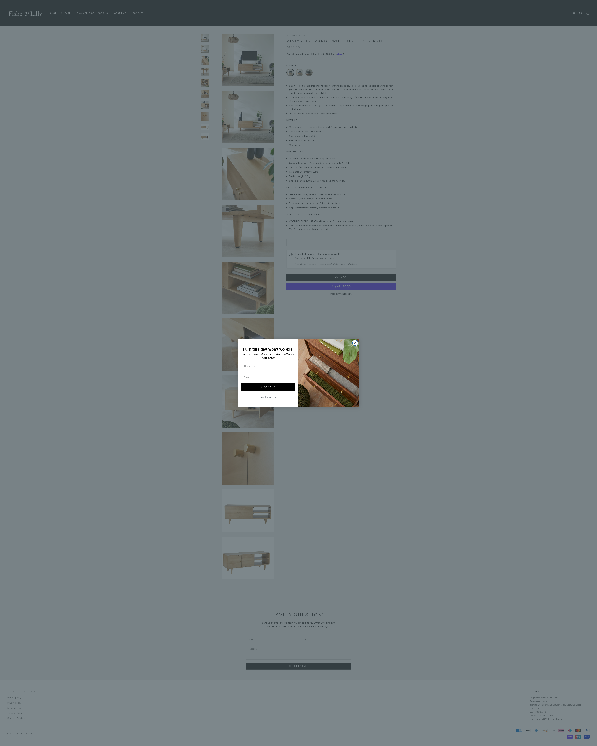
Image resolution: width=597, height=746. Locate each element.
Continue (268, 387)
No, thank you (268, 397)
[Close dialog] (355, 343)
